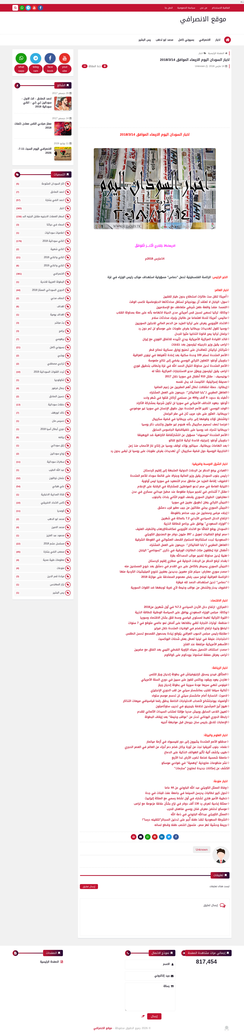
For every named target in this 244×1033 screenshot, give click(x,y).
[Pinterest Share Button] (162, 837)
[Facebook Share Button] (176, 837)
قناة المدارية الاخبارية (40, 494)
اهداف (40, 306)
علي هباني (40, 486)
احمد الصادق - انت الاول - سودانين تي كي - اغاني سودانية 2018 (36, 102)
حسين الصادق (40, 396)
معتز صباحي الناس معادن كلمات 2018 (32, 125)
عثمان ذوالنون (40, 478)
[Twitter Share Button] (169, 837)
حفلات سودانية (40, 404)
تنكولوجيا (40, 380)
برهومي (40, 339)
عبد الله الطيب (40, 470)
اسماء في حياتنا (40, 224)
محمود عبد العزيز (40, 535)
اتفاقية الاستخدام (221, 8)
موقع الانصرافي (203, 19)
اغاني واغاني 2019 (40, 265)
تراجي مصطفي (40, 363)
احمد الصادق (40, 191)
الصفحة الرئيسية (216, 53)
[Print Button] (133, 837)
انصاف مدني (40, 298)
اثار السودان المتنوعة (40, 183)
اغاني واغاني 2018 (40, 257)
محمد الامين (40, 527)
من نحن (203, 8)
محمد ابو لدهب (164, 39)
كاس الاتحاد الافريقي (40, 502)
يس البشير (145, 39)
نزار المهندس (40, 584)
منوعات (40, 568)
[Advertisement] (155, 96)
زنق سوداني (40, 445)
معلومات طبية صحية (40, 559)
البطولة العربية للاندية (40, 281)
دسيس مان (40, 420)
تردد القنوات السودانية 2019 (40, 371)
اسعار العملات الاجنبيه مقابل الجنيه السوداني (40, 216)
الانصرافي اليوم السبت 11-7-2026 (34, 150)
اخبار (217, 39)
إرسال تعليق (89, 886)
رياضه (40, 437)
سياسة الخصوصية (186, 8)
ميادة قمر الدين (40, 576)
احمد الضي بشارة (40, 200)
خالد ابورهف (40, 412)
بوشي (40, 355)
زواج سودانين (40, 453)
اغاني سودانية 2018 (40, 241)
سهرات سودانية (40, 461)
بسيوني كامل (186, 39)
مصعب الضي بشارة (40, 551)
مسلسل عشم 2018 (40, 543)
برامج (40, 330)
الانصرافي (204, 39)
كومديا (40, 510)
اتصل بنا (169, 8)
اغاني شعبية (40, 249)
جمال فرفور (40, 388)
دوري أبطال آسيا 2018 (40, 429)
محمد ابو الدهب (40, 519)
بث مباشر (40, 322)
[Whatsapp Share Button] (148, 837)
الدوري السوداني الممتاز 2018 (40, 290)
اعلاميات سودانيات (40, 232)
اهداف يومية (40, 314)
